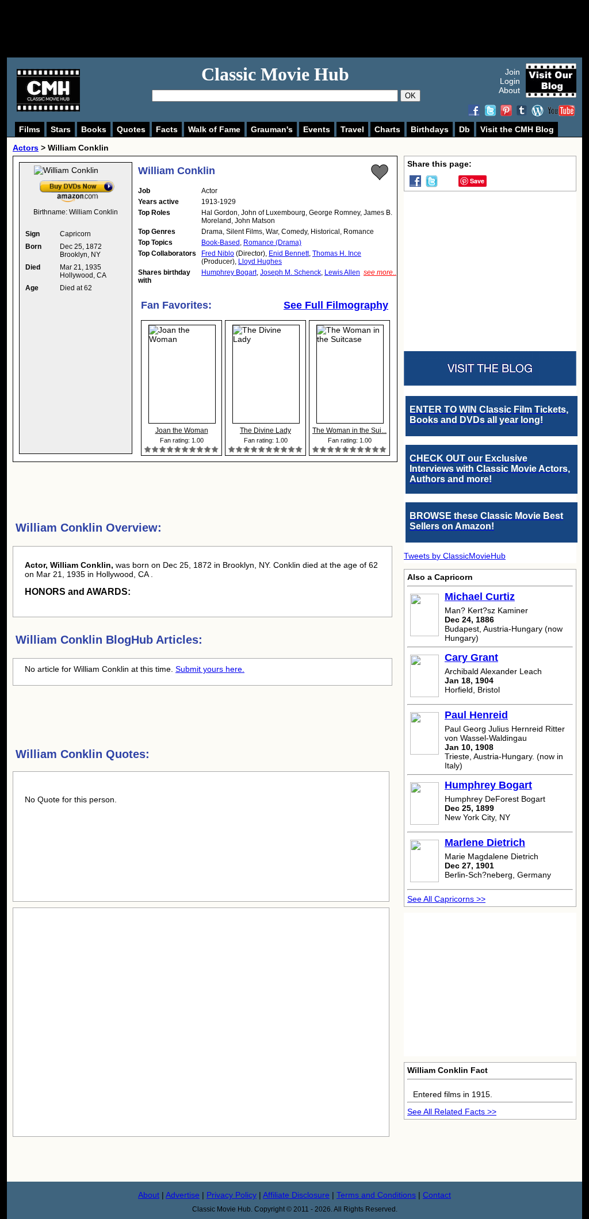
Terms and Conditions (376, 1194)
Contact (437, 1194)
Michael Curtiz (480, 596)
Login (510, 81)
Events (316, 129)
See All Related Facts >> (451, 1111)
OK (410, 95)
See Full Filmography (336, 305)
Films (29, 129)
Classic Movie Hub (275, 74)
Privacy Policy (231, 1194)
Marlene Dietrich (485, 842)
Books (93, 129)
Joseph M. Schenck (290, 272)
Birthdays (430, 129)
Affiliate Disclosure (296, 1194)
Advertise (183, 1194)
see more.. (380, 272)
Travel (352, 129)
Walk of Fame (214, 129)
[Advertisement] (307, 29)
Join (512, 71)
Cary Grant (471, 657)
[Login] (379, 172)
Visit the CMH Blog (517, 129)
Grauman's (272, 129)
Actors (26, 147)
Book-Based (220, 243)
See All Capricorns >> (446, 898)
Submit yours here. (209, 669)
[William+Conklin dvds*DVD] (77, 182)
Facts (167, 129)
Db (464, 129)
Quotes (131, 129)
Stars (61, 129)
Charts (387, 129)
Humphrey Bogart (229, 272)
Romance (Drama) (272, 243)
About (509, 90)
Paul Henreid (476, 715)
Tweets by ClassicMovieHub (455, 555)
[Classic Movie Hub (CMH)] (48, 108)
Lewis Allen (342, 272)
